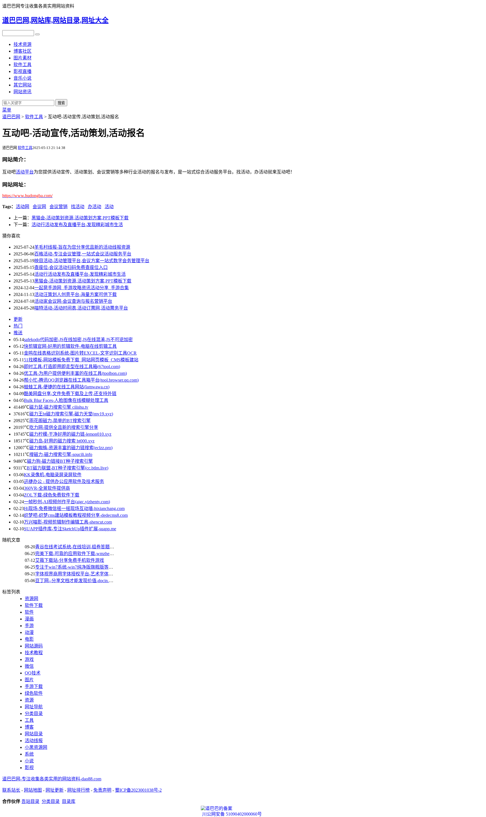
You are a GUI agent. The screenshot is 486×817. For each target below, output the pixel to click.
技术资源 (23, 44)
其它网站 (23, 85)
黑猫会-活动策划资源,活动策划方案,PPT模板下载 (80, 217)
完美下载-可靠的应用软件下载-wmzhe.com (76, 553)
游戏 (29, 659)
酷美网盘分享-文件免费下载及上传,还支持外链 (70, 393)
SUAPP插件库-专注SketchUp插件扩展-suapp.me (70, 528)
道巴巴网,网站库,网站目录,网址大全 (55, 20)
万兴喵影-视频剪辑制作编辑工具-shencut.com (68, 522)
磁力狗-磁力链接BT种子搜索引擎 (60, 461)
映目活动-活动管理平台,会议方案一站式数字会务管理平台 (91, 260)
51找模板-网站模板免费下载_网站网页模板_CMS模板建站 (81, 359)
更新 (18, 319)
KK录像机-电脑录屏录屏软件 (53, 474)
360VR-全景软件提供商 (47, 488)
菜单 (6, 110)
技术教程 (34, 652)
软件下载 (34, 605)
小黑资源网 (36, 747)
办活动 (94, 206)
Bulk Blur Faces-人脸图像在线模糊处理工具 (66, 400)
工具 (29, 720)
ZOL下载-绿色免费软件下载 (51, 495)
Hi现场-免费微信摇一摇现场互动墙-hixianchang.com (74, 508)
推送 (18, 332)
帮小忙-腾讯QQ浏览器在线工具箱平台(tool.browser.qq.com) (81, 380)
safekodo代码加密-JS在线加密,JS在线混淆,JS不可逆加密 (78, 339)
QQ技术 (32, 673)
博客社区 (23, 51)
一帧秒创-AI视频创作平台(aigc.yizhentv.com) (67, 501)
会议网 (39, 206)
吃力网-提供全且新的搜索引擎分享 (63, 427)
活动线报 (34, 740)
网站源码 (34, 646)
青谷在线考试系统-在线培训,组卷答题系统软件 (81, 546)
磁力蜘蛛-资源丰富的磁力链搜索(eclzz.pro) (70, 447)
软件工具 (23, 64)
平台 (29, 172)
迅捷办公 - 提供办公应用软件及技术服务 (64, 481)
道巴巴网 (11, 116)
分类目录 (34, 713)
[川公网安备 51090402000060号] (243, 808)
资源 (29, 700)
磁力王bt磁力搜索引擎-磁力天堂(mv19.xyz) (71, 413)
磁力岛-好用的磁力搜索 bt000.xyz (61, 440)
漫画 (29, 618)
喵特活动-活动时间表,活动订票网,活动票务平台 (81, 308)
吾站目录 (30, 801)
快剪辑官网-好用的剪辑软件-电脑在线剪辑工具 (70, 346)
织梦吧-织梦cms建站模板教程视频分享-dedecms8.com (76, 515)
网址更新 (55, 790)
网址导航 (34, 706)
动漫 (29, 632)
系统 (29, 754)
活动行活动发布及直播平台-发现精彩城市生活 (77, 224)
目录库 (68, 801)
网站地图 (33, 790)
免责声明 (102, 790)
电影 (29, 639)
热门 (18, 326)
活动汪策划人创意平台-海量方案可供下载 (75, 294)
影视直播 (23, 71)
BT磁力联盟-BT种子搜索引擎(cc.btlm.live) (67, 468)
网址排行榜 (78, 790)
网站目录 (34, 733)
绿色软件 (34, 693)
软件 (29, 612)
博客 (29, 727)
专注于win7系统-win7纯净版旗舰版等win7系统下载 (85, 567)
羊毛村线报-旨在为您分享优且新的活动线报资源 (82, 247)
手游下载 (34, 686)
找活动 (77, 206)
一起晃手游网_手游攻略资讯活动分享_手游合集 (81, 287)
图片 (29, 679)
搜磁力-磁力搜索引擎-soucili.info (60, 454)
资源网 (31, 598)
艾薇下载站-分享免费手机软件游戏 (69, 560)
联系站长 (11, 790)
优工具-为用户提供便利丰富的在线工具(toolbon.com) (75, 373)
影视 (29, 767)
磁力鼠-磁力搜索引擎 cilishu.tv (58, 407)
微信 (29, 666)
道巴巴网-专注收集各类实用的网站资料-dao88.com (51, 778)
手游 (29, 625)
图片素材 (23, 57)
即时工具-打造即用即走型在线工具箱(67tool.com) (72, 366)
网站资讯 (23, 91)
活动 (20, 172)
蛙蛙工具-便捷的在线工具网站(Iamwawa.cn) (66, 386)
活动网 (22, 206)
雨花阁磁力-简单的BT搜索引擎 (60, 420)
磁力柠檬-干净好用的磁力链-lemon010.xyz (70, 434)
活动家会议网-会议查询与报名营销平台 (73, 301)
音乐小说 (23, 78)
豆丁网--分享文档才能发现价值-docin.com (75, 580)
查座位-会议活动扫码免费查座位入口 (71, 267)
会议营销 (59, 206)
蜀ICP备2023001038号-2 (138, 790)
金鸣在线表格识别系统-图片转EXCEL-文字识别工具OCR (80, 353)
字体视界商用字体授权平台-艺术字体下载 (76, 573)
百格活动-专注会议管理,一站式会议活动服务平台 (82, 253)
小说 (29, 760)
